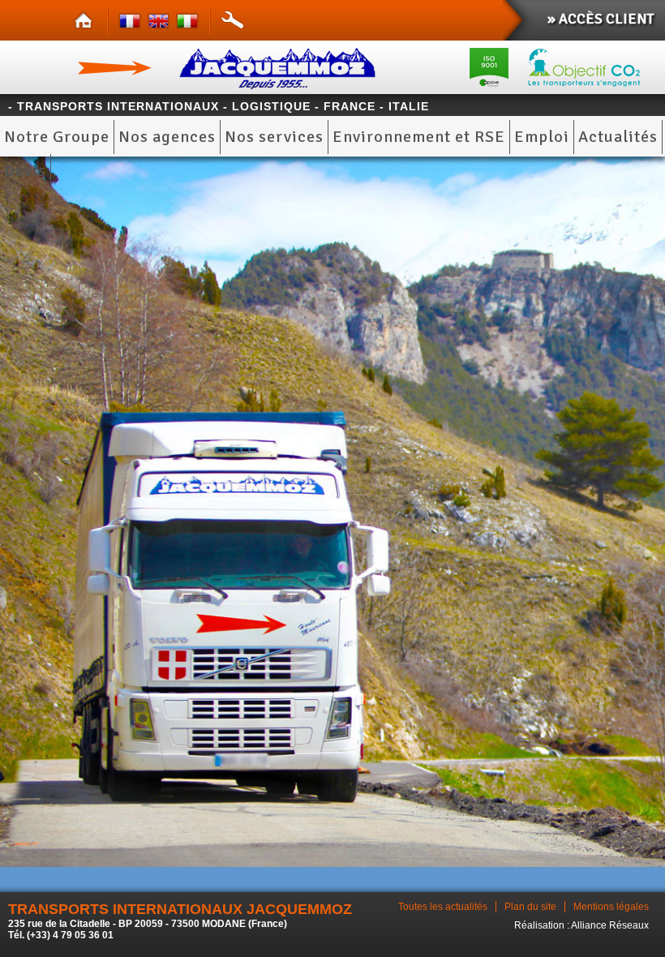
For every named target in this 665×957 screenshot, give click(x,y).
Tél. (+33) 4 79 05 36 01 (61, 935)
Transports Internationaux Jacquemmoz (237, 67)
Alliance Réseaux (610, 925)
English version (161, 22)
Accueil (87, 22)
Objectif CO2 (589, 67)
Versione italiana (189, 22)
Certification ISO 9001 (489, 67)
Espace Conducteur (233, 22)
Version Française (132, 22)
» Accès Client (600, 19)
